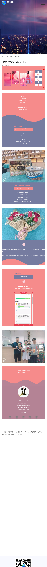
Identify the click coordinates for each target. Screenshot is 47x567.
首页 (3, 56)
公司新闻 (18, 56)
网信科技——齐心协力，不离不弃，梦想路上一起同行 (25, 432)
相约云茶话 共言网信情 (15, 434)
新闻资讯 (10, 56)
